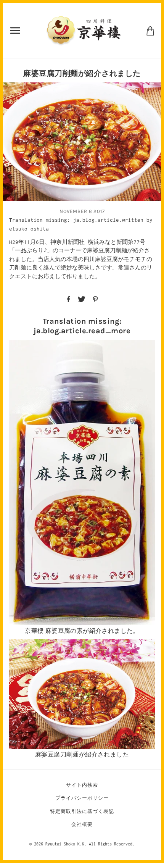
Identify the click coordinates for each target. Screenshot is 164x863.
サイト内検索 (82, 785)
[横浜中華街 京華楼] (83, 30)
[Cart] (150, 30)
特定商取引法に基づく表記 (82, 811)
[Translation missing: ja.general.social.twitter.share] (81, 298)
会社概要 (82, 824)
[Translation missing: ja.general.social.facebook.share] (68, 298)
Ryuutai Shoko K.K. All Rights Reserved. (90, 844)
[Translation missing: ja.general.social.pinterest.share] (95, 298)
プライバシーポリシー (82, 798)
